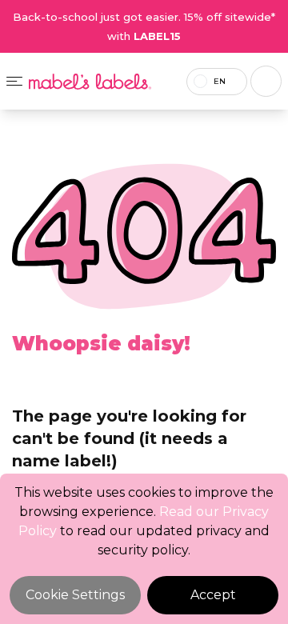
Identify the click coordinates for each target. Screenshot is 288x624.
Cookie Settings (75, 594)
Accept (213, 594)
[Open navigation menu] (14, 81)
